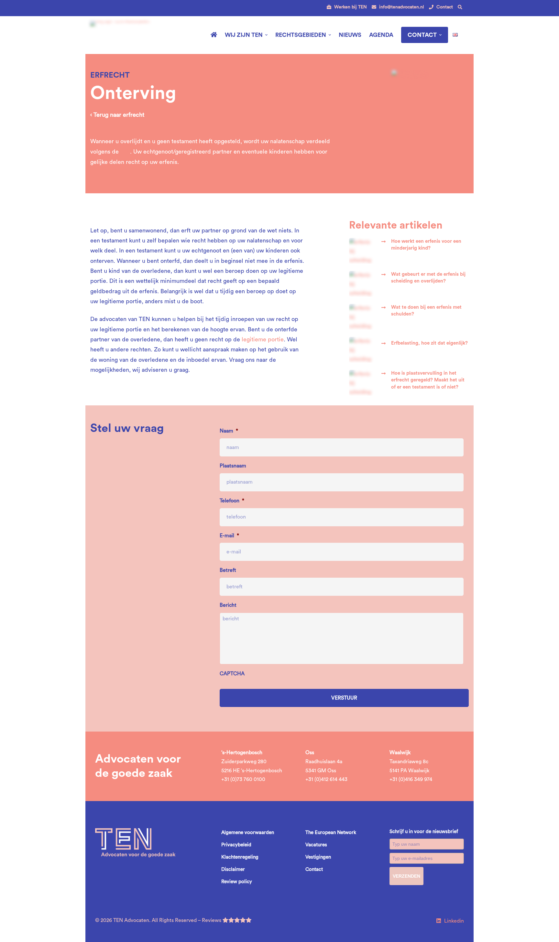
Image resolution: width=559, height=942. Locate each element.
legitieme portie (263, 339)
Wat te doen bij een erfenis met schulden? (426, 310)
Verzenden (406, 876)
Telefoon (232, 500)
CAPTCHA (232, 673)
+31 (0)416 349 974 (410, 779)
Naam (229, 431)
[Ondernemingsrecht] (409, 74)
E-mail (229, 535)
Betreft (228, 570)
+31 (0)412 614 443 (326, 779)
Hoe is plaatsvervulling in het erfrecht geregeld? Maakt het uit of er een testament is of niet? (428, 380)
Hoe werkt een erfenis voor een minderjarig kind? (426, 245)
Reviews (212, 920)
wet (125, 152)
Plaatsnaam (233, 465)
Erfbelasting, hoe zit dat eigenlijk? (429, 343)
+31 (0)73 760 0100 (243, 779)
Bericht (228, 605)
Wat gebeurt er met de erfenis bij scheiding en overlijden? (428, 278)
